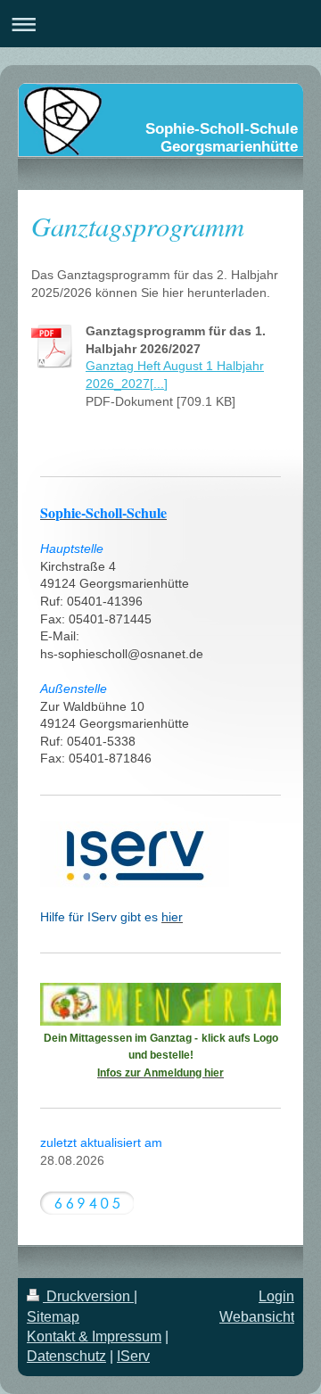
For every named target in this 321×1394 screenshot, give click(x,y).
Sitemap (53, 1316)
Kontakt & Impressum (94, 1336)
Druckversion (88, 1296)
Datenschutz (66, 1356)
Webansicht (256, 1316)
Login (276, 1296)
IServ (133, 1356)
